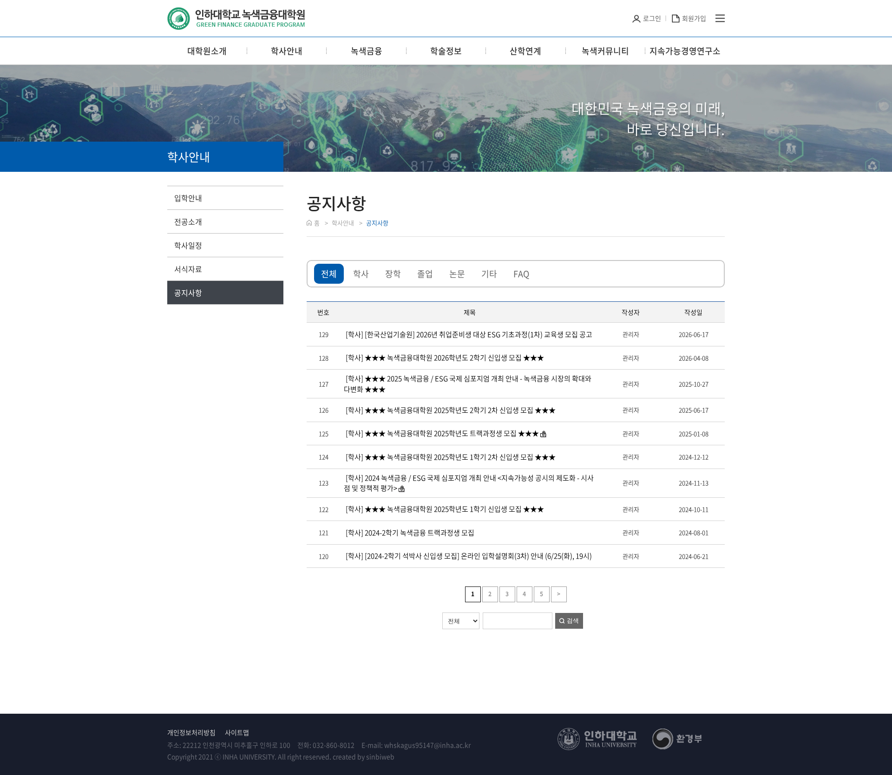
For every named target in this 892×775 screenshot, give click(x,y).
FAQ (521, 273)
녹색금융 (366, 51)
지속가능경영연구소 (685, 51)
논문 (457, 273)
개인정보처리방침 (191, 732)
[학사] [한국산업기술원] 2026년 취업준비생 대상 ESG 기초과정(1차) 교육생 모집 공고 (468, 334)
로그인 (652, 18)
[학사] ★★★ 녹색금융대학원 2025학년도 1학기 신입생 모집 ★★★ (444, 509)
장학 (393, 273)
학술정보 (446, 51)
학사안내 (286, 51)
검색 (573, 620)
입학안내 (188, 197)
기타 (489, 273)
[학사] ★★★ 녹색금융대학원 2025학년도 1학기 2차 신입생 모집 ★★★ (450, 457)
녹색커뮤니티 (605, 51)
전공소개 (188, 221)
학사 (361, 273)
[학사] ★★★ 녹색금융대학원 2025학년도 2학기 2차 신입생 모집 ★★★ (450, 410)
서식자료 (188, 268)
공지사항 (188, 292)
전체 (329, 273)
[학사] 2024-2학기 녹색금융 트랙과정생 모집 (409, 533)
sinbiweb (380, 756)
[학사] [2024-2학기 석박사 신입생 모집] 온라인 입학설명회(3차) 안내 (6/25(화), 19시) (468, 556)
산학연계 (525, 51)
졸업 (425, 273)
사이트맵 (237, 732)
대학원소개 (207, 51)
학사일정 (188, 245)
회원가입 (694, 18)
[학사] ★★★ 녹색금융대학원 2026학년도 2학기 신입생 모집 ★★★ (444, 357)
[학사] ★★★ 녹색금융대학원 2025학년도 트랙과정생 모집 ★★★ (441, 433)
